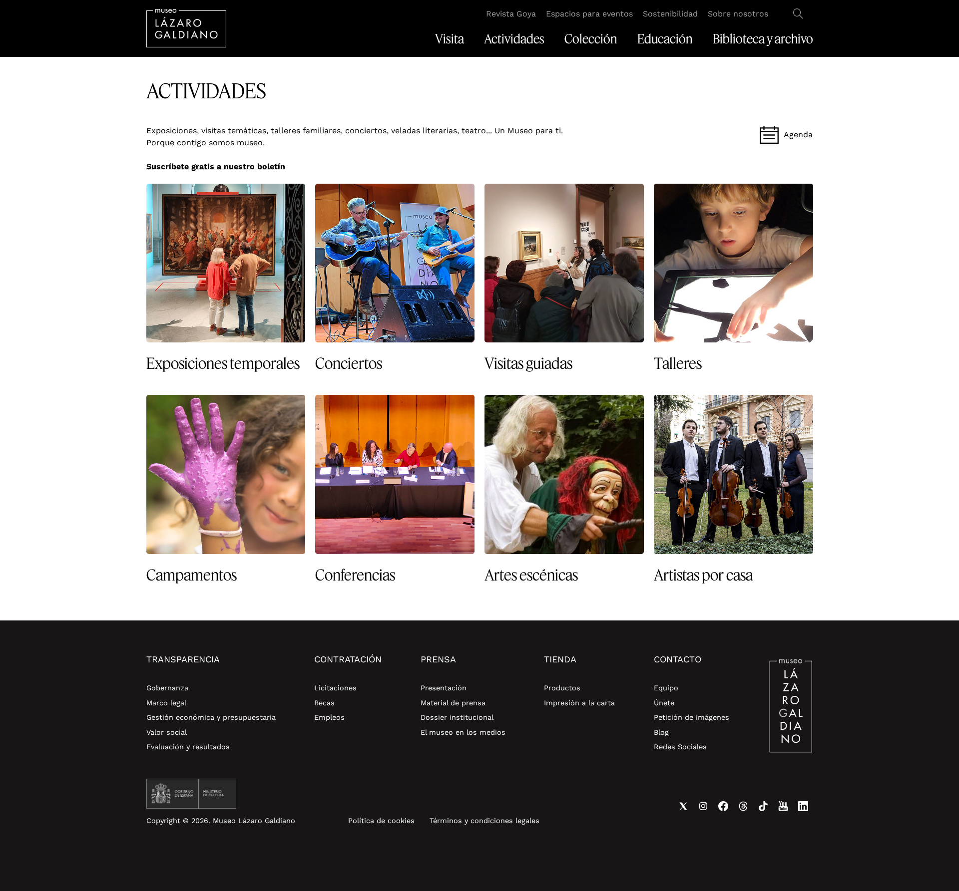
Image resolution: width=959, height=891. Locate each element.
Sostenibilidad (670, 13)
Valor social (166, 732)
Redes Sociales (680, 747)
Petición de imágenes (691, 717)
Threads (743, 806)
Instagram (703, 806)
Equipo (666, 688)
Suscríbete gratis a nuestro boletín (215, 166)
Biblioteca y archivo (763, 39)
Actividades (514, 39)
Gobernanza (167, 688)
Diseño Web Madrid (229, 846)
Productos (562, 688)
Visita (449, 39)
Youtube (783, 806)
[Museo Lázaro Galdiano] (186, 28)
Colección (590, 39)
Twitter (683, 806)
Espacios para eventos (589, 13)
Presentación (444, 688)
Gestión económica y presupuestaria (211, 717)
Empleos (329, 717)
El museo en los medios (463, 732)
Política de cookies (381, 821)
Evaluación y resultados (188, 747)
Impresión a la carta (579, 703)
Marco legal (166, 703)
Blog (661, 732)
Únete (664, 703)
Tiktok (763, 806)
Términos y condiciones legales (484, 821)
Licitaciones (335, 688)
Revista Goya (511, 13)
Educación (665, 39)
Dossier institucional (457, 717)
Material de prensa (453, 703)
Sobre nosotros (738, 13)
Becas (324, 703)
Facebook (723, 806)
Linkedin (803, 806)
